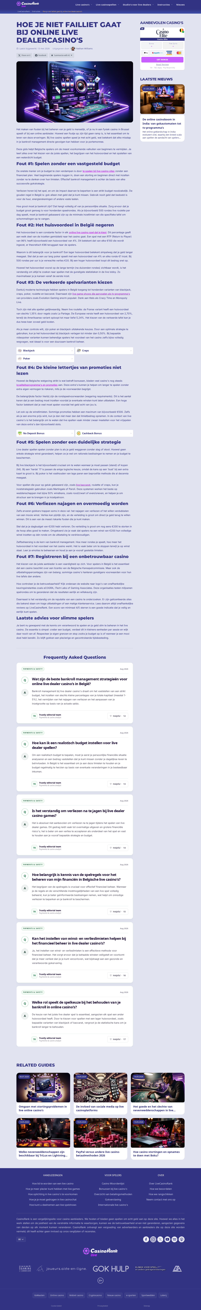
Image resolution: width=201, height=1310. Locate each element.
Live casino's (82, 4)
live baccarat (83, 484)
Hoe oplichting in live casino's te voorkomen (53, 1194)
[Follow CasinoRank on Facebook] (146, 1239)
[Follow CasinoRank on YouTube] (167, 1239)
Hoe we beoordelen (161, 1188)
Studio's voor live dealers (137, 4)
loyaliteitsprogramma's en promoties (37, 384)
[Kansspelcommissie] (25, 1269)
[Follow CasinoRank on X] (160, 1239)
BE (19, 1239)
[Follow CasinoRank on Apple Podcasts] (182, 1239)
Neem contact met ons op (160, 1199)
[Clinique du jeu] (151, 1269)
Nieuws (180, 4)
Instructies (163, 4)
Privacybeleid (103, 1306)
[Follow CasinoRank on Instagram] (153, 1239)
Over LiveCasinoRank (161, 1183)
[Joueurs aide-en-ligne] (62, 1269)
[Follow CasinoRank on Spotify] (174, 1239)
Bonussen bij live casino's (113, 1188)
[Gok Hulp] (111, 1269)
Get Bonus (162, 59)
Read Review (162, 64)
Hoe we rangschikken (161, 1194)
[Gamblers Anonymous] (177, 1269)
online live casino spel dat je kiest (87, 232)
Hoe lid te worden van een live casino (53, 1183)
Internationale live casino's (113, 1204)
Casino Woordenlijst (113, 1183)
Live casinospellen (106, 4)
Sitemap (147, 1306)
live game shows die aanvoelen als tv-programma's (101, 293)
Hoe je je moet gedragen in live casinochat (53, 1199)
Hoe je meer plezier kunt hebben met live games (53, 1188)
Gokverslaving (113, 1199)
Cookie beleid (56, 1306)
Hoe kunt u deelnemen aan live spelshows (52, 1204)
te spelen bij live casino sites (99, 171)
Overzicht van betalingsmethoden (113, 1194)
